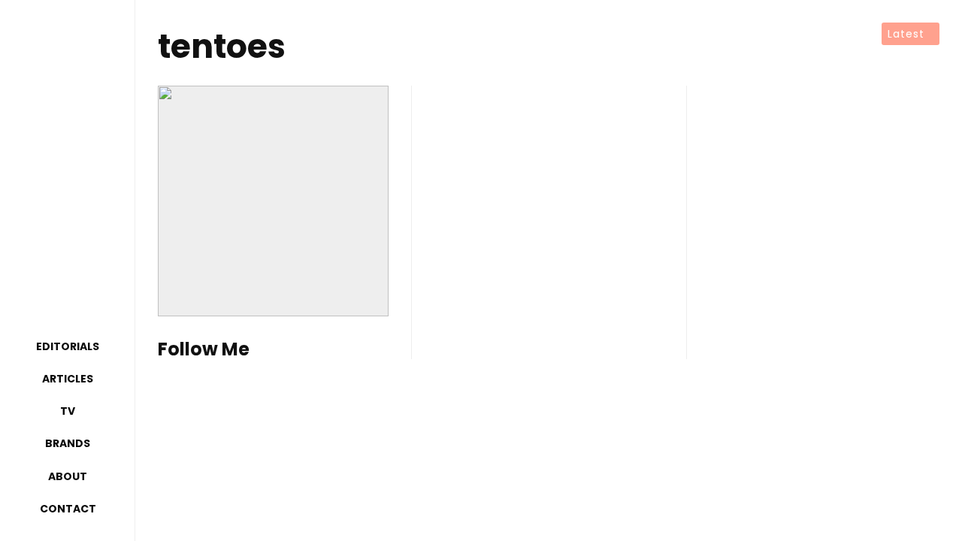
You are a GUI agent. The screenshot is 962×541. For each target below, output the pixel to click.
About (67, 476)
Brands (67, 443)
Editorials (67, 346)
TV (67, 411)
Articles (67, 378)
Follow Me (204, 350)
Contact (68, 508)
